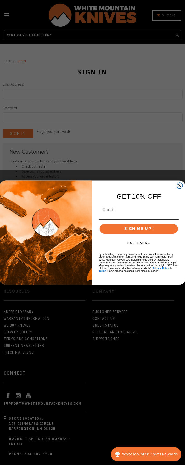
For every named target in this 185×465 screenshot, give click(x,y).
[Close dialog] (180, 186)
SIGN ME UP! (138, 229)
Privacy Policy (161, 268)
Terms (102, 271)
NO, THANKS (138, 243)
